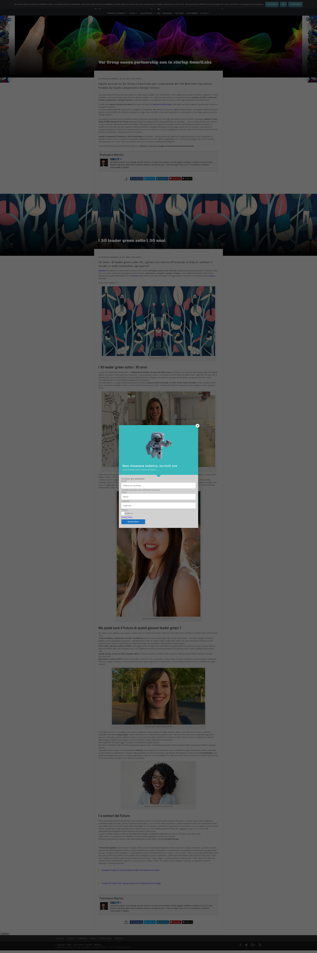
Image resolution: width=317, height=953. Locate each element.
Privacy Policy (126, 517)
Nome (123, 492)
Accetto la (128, 513)
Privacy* (124, 510)
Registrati (133, 522)
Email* (124, 481)
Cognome (125, 501)
